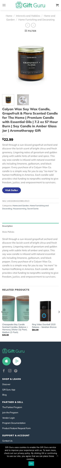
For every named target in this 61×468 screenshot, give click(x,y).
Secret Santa (32, 208)
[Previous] (7, 63)
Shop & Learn (11, 379)
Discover (6, 384)
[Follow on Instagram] (9, 371)
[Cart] (57, 5)
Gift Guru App (8, 389)
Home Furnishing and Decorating (36, 19)
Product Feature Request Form (16, 428)
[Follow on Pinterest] (15, 371)
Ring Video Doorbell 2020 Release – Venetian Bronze (44, 325)
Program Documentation (14, 423)
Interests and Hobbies (28, 15)
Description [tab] (7, 226)
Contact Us (7, 440)
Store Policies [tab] (8, 232)
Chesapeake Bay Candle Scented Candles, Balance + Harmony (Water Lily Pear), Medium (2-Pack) (15, 328)
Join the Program (10, 412)
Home (9, 15)
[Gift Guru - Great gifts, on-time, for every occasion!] (30, 5)
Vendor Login (8, 417)
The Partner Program (12, 407)
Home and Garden (21, 205)
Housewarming (19, 208)
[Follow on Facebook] (3, 371)
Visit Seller (11, 190)
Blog (4, 394)
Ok (31, 463)
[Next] (54, 63)
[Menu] (4, 5)
